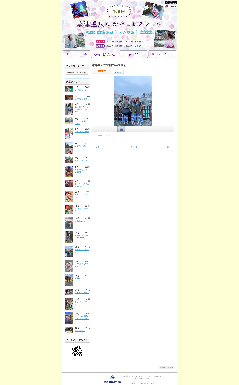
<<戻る (96, 147)
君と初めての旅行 (82, 132)
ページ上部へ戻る (167, 367)
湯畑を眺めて (80, 331)
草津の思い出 (80, 221)
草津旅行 (78, 278)
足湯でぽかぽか (81, 146)
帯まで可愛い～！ (82, 160)
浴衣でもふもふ (81, 90)
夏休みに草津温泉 (82, 293)
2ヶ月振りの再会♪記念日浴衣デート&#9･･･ (82, 109)
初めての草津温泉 (82, 99)
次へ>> (170, 147)
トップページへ (133, 147)
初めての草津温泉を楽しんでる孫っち (82, 318)
